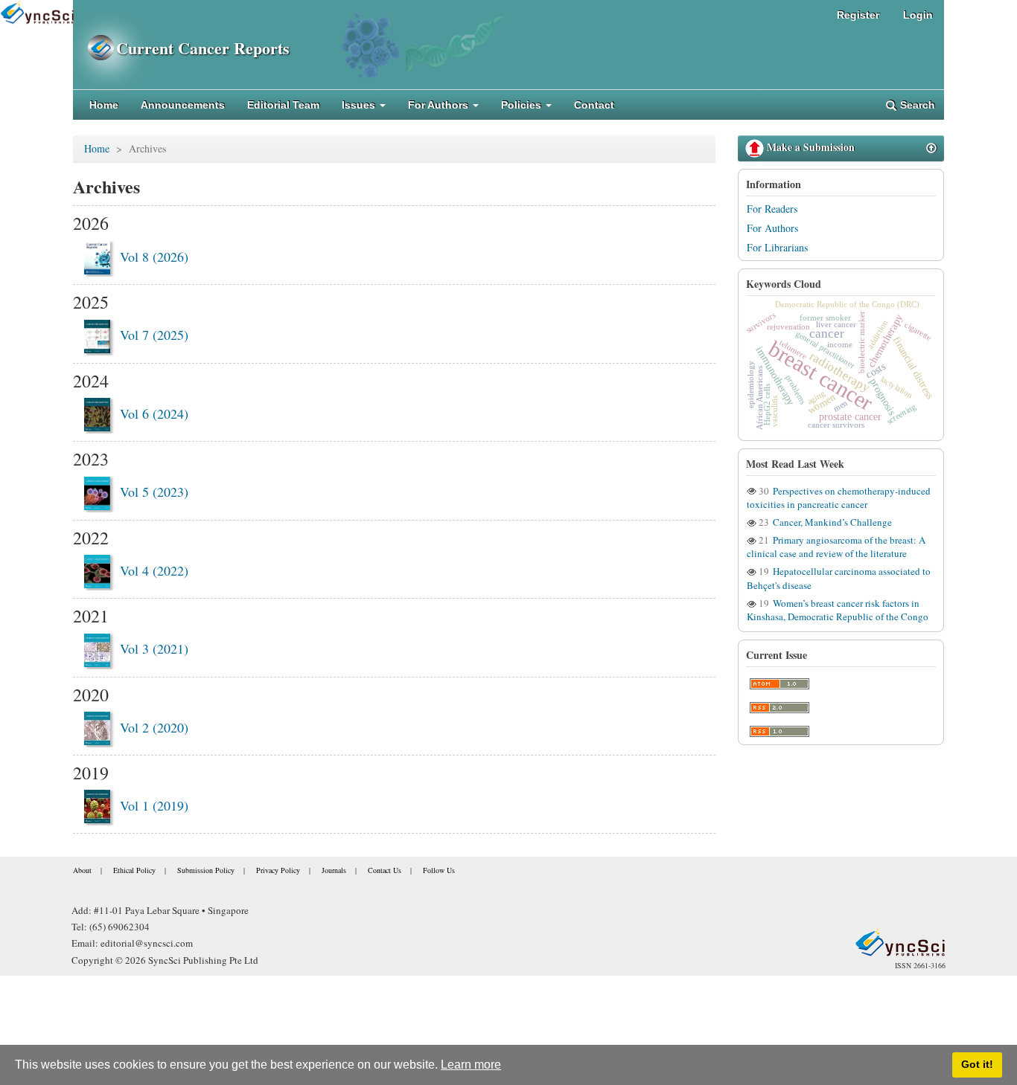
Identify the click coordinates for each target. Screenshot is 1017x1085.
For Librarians (777, 247)
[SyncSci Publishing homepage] (94, 48)
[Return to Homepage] (900, 942)
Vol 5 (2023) (154, 491)
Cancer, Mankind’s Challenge (831, 522)
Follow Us (439, 870)
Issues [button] (360, 105)
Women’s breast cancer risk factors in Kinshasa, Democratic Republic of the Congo (837, 609)
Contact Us (384, 870)
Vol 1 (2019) (154, 805)
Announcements (183, 105)
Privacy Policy (278, 870)
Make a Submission (809, 147)
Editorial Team (283, 105)
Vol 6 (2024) (154, 413)
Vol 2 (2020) (154, 727)
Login (918, 15)
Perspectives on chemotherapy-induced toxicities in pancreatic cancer (839, 497)
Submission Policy (206, 870)
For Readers (772, 209)
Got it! (977, 1064)
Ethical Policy (134, 870)
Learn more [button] (471, 1064)
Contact (594, 105)
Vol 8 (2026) (154, 256)
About (82, 870)
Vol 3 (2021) (154, 648)
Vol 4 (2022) (154, 570)
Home (103, 105)
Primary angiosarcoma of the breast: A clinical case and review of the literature (836, 546)
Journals (334, 870)
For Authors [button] (439, 105)
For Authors (772, 228)
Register (858, 15)
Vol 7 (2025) (154, 335)
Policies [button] (522, 105)
